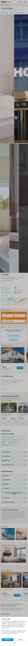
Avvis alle (20, 639)
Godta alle (7, 639)
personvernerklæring (6, 633)
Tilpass (14, 643)
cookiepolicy (15, 633)
